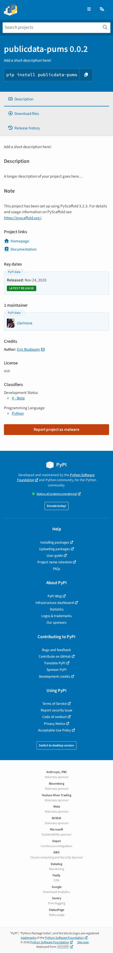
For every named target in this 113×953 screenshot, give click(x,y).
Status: (57, 494)
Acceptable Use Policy (54, 730)
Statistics (57, 609)
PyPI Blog (55, 596)
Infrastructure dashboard (54, 602)
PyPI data (14, 272)
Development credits (54, 676)
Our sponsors (56, 622)
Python (18, 413)
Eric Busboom (28, 349)
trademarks (28, 938)
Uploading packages (54, 548)
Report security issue (56, 710)
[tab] (56, 99)
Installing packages (54, 542)
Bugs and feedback (56, 649)
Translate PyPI (54, 663)
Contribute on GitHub (55, 656)
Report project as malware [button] (56, 429)
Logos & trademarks (56, 615)
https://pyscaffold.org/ (22, 218)
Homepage (20, 241)
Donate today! (56, 506)
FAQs (56, 568)
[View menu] (89, 9)
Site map (83, 942)
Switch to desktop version (56, 745)
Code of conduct (54, 716)
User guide (55, 555)
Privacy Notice (54, 723)
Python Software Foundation (64, 938)
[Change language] (102, 9)
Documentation (24, 249)
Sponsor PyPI (56, 669)
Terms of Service (54, 703)
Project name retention (54, 562)
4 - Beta (18, 398)
